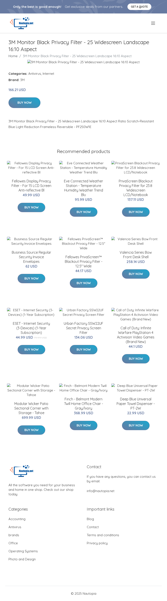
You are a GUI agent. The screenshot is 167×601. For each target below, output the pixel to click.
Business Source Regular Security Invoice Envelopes (31, 257)
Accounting (16, 519)
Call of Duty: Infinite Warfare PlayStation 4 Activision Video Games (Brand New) (135, 335)
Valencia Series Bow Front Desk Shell (136, 254)
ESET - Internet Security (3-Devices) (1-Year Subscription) (31, 328)
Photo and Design (22, 559)
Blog (90, 519)
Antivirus (34, 74)
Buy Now (24, 103)
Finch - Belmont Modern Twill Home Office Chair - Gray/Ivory (83, 403)
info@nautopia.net (100, 491)
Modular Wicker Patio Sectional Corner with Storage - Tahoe (31, 408)
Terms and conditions (103, 535)
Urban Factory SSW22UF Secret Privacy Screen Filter (83, 328)
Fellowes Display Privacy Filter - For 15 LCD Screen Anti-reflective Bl (31, 185)
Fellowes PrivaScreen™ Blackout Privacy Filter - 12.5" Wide (83, 261)
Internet (48, 74)
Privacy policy (97, 543)
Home (13, 56)
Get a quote (139, 6)
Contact (93, 527)
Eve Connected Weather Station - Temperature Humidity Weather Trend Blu (83, 188)
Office (13, 543)
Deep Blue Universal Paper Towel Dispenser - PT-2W (136, 403)
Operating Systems (23, 551)
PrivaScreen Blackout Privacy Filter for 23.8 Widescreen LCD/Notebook (136, 188)
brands (13, 535)
